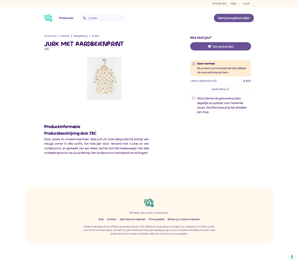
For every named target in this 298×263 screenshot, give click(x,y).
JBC (46, 49)
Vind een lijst (219, 3)
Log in (246, 3)
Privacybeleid (156, 219)
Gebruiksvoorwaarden (133, 219)
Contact (112, 219)
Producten (66, 18)
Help (233, 3)
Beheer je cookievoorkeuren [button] (184, 219)
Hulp (101, 219)
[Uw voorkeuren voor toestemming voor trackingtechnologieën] (292, 257)
